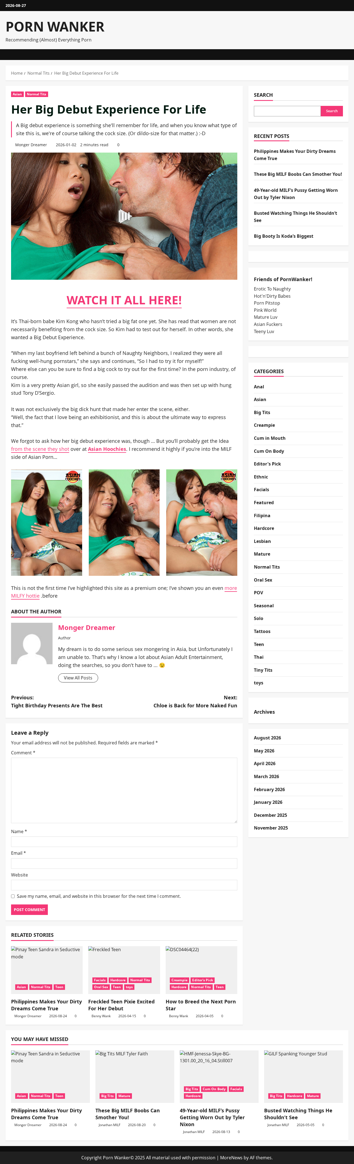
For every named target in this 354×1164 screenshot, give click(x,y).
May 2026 (264, 751)
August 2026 (267, 738)
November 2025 (271, 828)
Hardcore (118, 980)
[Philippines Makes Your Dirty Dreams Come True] (47, 970)
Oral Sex (101, 987)
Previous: (57, 701)
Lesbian (262, 541)
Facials (100, 980)
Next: (195, 701)
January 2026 (268, 802)
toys (129, 987)
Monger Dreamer (31, 144)
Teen (59, 987)
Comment (23, 753)
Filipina (262, 515)
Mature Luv (265, 317)
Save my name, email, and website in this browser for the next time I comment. (99, 896)
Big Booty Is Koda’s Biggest (283, 236)
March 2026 (266, 776)
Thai (259, 657)
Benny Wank (101, 1016)
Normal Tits (36, 94)
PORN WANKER (55, 26)
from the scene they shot (40, 449)
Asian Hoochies (107, 449)
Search (263, 94)
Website (19, 875)
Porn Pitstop (267, 303)
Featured (264, 502)
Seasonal (264, 606)
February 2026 (269, 789)
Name (19, 831)
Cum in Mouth (270, 438)
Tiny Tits (263, 670)
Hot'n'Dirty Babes (272, 296)
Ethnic (261, 477)
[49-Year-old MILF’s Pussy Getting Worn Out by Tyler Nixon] (219, 1076)
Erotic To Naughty (272, 289)
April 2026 (264, 763)
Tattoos (262, 631)
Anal (259, 387)
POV (258, 593)
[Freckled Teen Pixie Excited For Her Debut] (124, 970)
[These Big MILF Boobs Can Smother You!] (134, 1076)
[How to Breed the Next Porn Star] (201, 970)
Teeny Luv (264, 331)
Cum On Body (269, 451)
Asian (17, 94)
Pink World (265, 310)
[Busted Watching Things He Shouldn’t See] (303, 1076)
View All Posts (78, 678)
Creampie (179, 980)
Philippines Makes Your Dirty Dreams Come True (46, 1005)
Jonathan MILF (109, 1125)
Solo (258, 618)
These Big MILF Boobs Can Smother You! (298, 174)
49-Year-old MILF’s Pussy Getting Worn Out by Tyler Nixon (212, 1117)
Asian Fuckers (268, 324)
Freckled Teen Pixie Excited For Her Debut (121, 1005)
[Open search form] (346, 54)
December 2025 (270, 815)
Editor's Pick (202, 980)
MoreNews (231, 1158)
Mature (262, 554)
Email (18, 853)
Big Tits (262, 412)
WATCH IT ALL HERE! (124, 300)
